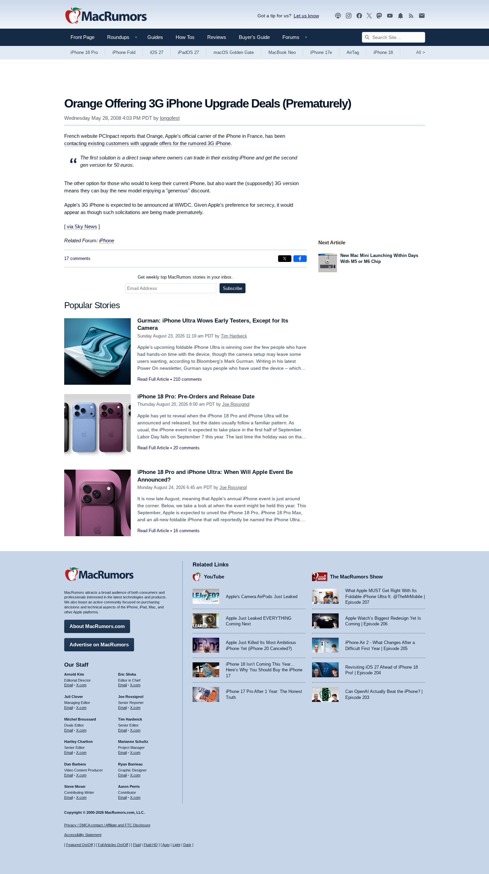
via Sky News (82, 226)
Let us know (306, 15)
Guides (155, 37)
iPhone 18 (383, 52)
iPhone (106, 240)
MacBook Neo (282, 52)
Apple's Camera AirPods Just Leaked (261, 596)
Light (176, 845)
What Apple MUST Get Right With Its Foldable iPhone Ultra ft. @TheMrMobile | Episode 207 (385, 596)
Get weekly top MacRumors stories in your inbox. (185, 277)
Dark (187, 845)
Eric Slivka (127, 674)
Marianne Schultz (133, 742)
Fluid (137, 845)
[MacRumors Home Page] (105, 16)
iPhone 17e (321, 52)
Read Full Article (153, 379)
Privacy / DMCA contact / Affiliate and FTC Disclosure (107, 825)
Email (68, 685)
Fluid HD (151, 845)
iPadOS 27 (188, 52)
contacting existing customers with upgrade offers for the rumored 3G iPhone (147, 143)
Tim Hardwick (234, 335)
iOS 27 (156, 52)
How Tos (185, 37)
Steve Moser (74, 786)
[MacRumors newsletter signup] (421, 15)
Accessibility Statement (82, 835)
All (420, 52)
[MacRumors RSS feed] (411, 15)
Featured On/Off (79, 845)
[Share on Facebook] (300, 258)
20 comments (186, 447)
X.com (81, 685)
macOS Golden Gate (234, 52)
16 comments (186, 530)
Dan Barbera (75, 764)
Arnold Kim (74, 674)
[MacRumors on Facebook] (359, 15)
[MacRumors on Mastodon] (379, 15)
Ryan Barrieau (130, 764)
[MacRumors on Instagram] (348, 15)
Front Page (82, 37)
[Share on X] (284, 258)
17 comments (77, 258)
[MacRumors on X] (369, 15)
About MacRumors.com (97, 626)
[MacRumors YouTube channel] (390, 15)
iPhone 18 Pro (84, 52)
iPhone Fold (123, 52)
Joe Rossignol (235, 404)
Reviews (216, 37)
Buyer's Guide (254, 37)
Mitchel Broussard (80, 719)
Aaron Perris (129, 786)
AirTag (353, 52)
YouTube (214, 576)
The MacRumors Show (356, 576)
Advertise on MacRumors (99, 644)
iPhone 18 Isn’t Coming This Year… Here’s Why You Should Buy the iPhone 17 (264, 670)
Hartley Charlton (78, 742)
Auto (166, 845)
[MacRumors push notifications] (400, 15)
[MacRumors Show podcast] (338, 15)
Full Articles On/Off (113, 845)
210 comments (187, 379)
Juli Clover (73, 697)
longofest (170, 118)
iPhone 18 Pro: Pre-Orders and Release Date (195, 396)
